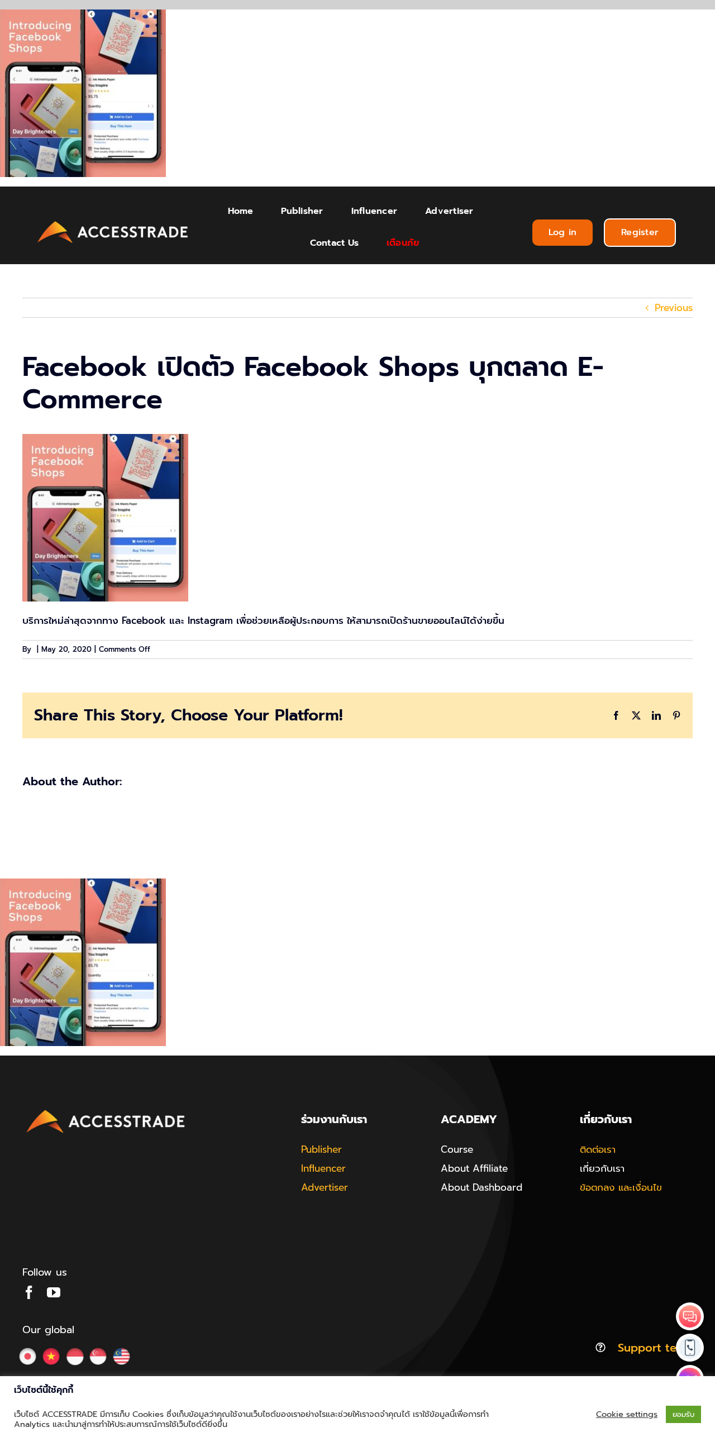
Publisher (321, 1149)
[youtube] (53, 1292)
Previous (674, 307)
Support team (655, 1347)
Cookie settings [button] (626, 1414)
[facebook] (29, 1292)
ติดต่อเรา (598, 1149)
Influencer (323, 1168)
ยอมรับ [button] (683, 1414)
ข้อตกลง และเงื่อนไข (621, 1187)
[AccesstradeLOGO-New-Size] (113, 221)
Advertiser (324, 1187)
